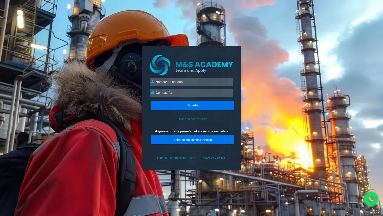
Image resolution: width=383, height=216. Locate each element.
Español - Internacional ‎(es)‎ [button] (175, 157)
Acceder (192, 105)
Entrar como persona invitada (193, 139)
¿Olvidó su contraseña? (191, 119)
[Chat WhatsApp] (371, 199)
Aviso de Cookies (214, 157)
